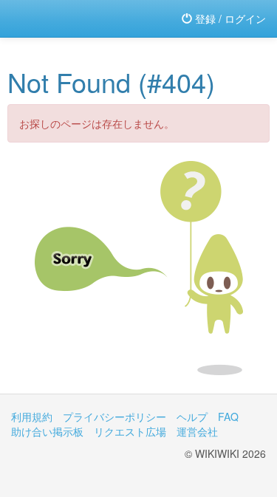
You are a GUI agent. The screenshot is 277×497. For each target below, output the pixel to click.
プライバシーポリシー (114, 416)
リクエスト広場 (130, 431)
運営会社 (197, 431)
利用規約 (31, 416)
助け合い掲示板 (47, 431)
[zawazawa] (70, 18)
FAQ (228, 416)
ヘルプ (192, 416)
